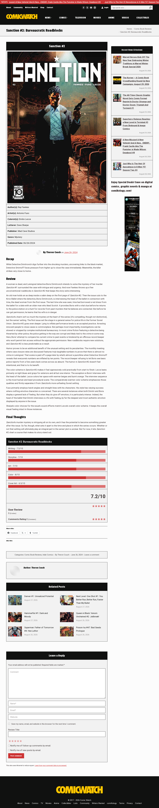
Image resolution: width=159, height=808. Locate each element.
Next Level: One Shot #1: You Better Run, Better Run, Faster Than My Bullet (89, 599)
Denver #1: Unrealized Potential (39, 596)
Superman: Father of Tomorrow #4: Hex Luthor (39, 629)
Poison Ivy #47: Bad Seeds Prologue (88, 629)
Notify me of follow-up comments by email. (30, 745)
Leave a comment (91, 555)
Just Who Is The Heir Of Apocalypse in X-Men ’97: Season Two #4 (107, 2)
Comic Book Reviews (33, 555)
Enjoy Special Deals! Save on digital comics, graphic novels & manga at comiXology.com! (132, 186)
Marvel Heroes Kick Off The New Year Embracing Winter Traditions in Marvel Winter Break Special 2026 (136, 62)
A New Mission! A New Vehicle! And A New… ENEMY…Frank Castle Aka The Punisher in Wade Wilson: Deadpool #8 (136, 146)
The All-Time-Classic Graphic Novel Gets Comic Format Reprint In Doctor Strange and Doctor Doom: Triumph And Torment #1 (137, 101)
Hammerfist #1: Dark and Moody (36, 615)
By (62, 555)
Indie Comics (48, 555)
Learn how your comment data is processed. (51, 765)
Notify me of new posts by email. (25, 750)
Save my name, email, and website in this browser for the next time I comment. (43, 724)
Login (106, 7)
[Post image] (15, 600)
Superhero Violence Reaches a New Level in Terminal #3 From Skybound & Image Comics (136, 124)
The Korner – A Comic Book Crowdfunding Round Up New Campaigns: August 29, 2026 (136, 81)
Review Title (13, 729)
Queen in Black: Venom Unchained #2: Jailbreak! (87, 615)
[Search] (150, 7)
